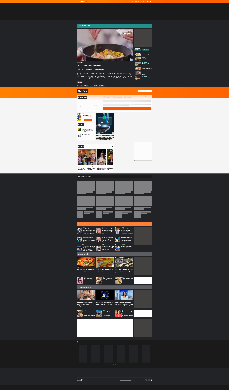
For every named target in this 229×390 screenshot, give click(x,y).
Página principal (83, 2)
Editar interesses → (148, 96)
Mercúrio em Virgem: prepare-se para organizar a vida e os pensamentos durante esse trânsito (104, 304)
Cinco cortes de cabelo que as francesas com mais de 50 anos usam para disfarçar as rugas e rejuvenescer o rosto (127, 313)
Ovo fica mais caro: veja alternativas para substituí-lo (108, 280)
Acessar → (92, 124)
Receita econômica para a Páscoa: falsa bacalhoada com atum (127, 280)
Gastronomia (79, 62)
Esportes (104, 310)
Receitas (86, 85)
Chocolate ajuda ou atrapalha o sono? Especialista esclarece (88, 280)
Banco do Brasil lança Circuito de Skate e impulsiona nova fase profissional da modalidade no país (107, 313)
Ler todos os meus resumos (127, 108)
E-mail (147, 1)
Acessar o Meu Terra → (94, 91)
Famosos (84, 227)
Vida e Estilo (83, 21)
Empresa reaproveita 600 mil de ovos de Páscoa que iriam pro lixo (124, 271)
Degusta (78, 267)
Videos (93, 21)
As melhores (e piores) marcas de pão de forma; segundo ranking (85, 304)
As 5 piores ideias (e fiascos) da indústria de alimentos (104, 270)
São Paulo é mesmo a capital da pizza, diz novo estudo (85, 270)
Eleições (83, 244)
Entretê (122, 227)
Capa (77, 21)
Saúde (85, 277)
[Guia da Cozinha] (79, 82)
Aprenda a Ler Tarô (88, 120)
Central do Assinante (139, 1)
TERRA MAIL (131, 1)
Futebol (103, 244)
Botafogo (123, 244)
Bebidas (143, 57)
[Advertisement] (143, 280)
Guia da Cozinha (94, 85)
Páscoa (123, 277)
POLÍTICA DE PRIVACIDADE (125, 380)
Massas (81, 85)
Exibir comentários (89, 69)
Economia (116, 267)
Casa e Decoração (145, 71)
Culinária (88, 21)
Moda (85, 310)
